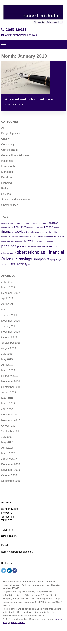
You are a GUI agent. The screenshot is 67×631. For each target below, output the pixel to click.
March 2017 (8, 453)
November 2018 (10, 381)
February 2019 (9, 376)
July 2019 (7, 353)
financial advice (13, 231)
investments (49, 236)
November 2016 (10, 469)
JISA (59, 236)
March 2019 (8, 370)
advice (4, 223)
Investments (8, 166)
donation (31, 227)
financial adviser (32, 232)
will (29, 264)
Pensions (6, 177)
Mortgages (7, 172)
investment (36, 236)
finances (57, 227)
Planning (6, 183)
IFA (55, 232)
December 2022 (10, 293)
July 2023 (7, 282)
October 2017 (9, 425)
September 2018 (10, 387)
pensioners (48, 241)
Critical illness (19, 227)
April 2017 (7, 447)
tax (13, 264)
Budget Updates (10, 133)
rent (43, 247)
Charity (5, 138)
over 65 (40, 241)
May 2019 (7, 359)
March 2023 (8, 287)
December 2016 (10, 464)
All (2, 127)
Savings (6, 194)
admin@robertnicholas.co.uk (21, 35)
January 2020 (9, 326)
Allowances (11, 223)
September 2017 (10, 431)
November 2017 (10, 420)
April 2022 (7, 298)
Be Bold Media (35, 223)
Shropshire (41, 259)
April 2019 (7, 364)
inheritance (5, 236)
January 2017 (9, 458)
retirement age (7, 253)
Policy (4, 188)
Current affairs (9, 149)
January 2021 (9, 315)
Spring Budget (55, 260)
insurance (14, 236)
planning (22, 246)
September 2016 (10, 481)
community (5, 227)
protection (32, 247)
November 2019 (10, 331)
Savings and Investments (15, 199)
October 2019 (9, 337)
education (39, 227)
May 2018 (7, 398)
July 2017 (7, 436)
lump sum (10, 241)
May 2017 (7, 442)
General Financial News (15, 155)
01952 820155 (16, 29)
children (53, 222)
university (21, 264)
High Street (49, 232)
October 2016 (9, 475)
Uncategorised (9, 205)
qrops (38, 247)
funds (42, 232)
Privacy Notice (18, 622)
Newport (30, 241)
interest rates (24, 236)
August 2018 (8, 392)
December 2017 (10, 414)
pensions (9, 246)
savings (25, 259)
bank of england (23, 223)
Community (7, 144)
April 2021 (7, 304)
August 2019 (8, 348)
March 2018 (8, 403)
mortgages (19, 241)
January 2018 (9, 409)
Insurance (7, 160)
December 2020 (10, 320)
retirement (51, 246)
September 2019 (10, 342)
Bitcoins (45, 223)
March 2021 (8, 309)
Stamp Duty (6, 264)
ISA (55, 236)
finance (48, 227)
